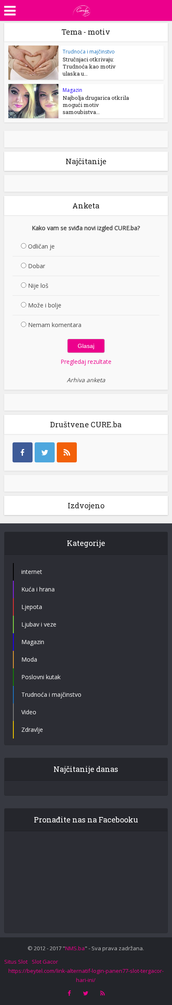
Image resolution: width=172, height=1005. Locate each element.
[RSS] (67, 452)
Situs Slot (16, 961)
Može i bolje (44, 305)
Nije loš (38, 285)
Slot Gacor (45, 961)
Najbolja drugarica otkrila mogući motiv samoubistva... (96, 105)
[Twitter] (45, 452)
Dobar (36, 266)
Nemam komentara (54, 325)
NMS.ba (75, 948)
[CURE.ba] (82, 9)
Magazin (72, 90)
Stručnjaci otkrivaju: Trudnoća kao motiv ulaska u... (89, 66)
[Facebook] (23, 452)
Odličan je (41, 246)
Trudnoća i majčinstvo (89, 51)
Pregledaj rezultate (86, 361)
